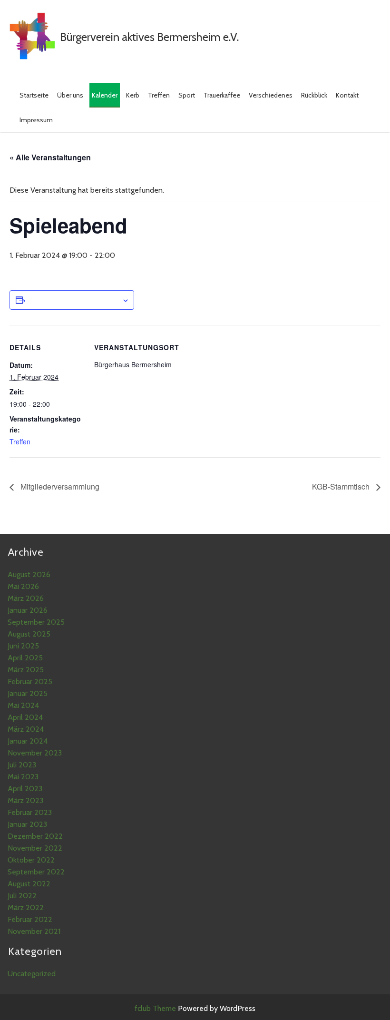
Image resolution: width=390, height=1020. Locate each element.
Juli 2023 (22, 764)
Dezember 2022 (35, 836)
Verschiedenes (270, 95)
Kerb (132, 95)
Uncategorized (32, 973)
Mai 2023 (23, 776)
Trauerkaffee (222, 95)
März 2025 (26, 669)
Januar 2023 (27, 824)
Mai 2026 (23, 586)
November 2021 (34, 931)
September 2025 (36, 622)
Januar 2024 (28, 740)
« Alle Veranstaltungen (50, 157)
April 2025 (25, 657)
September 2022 (36, 871)
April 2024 (25, 717)
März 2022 (26, 907)
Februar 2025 (30, 681)
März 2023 (25, 800)
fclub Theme (156, 1008)
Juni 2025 (23, 645)
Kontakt (347, 95)
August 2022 (29, 883)
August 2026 (29, 574)
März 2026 (26, 598)
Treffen (159, 95)
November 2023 (35, 752)
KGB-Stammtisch (341, 486)
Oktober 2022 (31, 859)
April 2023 (25, 788)
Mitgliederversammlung (59, 486)
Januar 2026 (28, 610)
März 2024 (26, 729)
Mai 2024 (23, 705)
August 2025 (29, 633)
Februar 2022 (30, 919)
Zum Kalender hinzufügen (73, 299)
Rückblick (314, 95)
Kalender (104, 95)
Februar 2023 (30, 812)
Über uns (70, 95)
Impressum (36, 120)
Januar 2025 (28, 693)
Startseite (34, 95)
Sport (186, 95)
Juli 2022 (22, 895)
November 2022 (35, 848)
